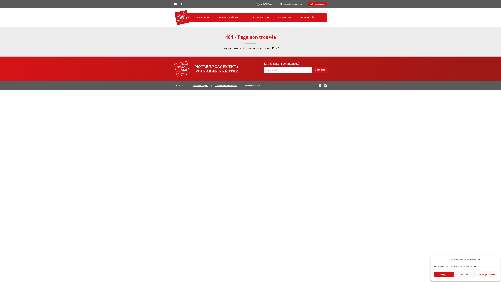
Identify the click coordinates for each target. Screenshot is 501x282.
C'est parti (320, 70)
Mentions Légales (200, 85)
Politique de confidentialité (226, 85)
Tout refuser (465, 274)
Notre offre (202, 17)
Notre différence (230, 17)
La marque (284, 17)
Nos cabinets (258, 17)
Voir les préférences (486, 274)
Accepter (444, 274)
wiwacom (255, 85)
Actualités (307, 17)
